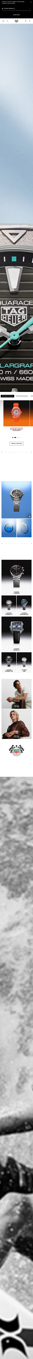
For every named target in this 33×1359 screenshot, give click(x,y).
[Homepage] (16, 21)
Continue (22, 14)
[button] (29, 21)
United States (8, 8)
